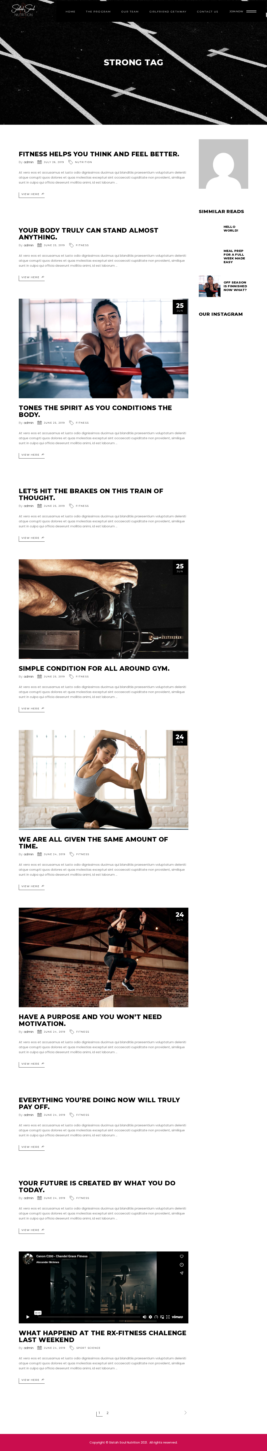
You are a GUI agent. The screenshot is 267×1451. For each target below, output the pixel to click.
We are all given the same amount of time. (93, 843)
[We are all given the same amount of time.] (103, 780)
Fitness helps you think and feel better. (99, 154)
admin (29, 162)
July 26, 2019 (54, 162)
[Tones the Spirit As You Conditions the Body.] (103, 348)
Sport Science (88, 1347)
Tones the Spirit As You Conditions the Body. (95, 411)
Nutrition (83, 162)
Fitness (82, 245)
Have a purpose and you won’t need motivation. (90, 1020)
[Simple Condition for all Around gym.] (103, 609)
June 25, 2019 (54, 245)
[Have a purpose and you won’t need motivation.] (103, 957)
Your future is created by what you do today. (97, 1186)
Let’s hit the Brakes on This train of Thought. (91, 494)
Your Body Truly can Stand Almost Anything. (88, 234)
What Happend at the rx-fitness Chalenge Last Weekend (102, 1336)
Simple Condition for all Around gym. (94, 668)
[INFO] (240, 11)
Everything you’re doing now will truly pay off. (99, 1103)
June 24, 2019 (54, 854)
